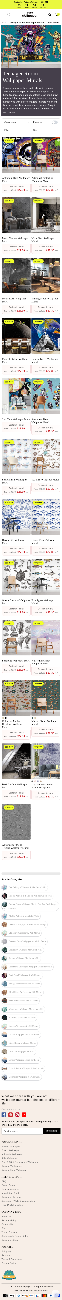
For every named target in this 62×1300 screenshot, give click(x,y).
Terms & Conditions (12, 1259)
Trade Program (9, 1232)
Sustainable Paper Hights (15, 1236)
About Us (6, 1216)
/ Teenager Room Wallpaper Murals (26, 22)
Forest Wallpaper (11, 1150)
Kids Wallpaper (9, 1158)
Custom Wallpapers (12, 1166)
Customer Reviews (11, 1197)
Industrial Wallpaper (12, 1154)
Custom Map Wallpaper (14, 1170)
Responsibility (9, 1220)
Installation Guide (11, 1193)
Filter (6, 130)
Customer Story (10, 1240)
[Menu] (3, 14)
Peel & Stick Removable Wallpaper (20, 1162)
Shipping (6, 1251)
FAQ (4, 1181)
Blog (4, 1228)
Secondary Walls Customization (18, 1201)
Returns (6, 1255)
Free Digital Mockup (12, 1205)
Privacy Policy (9, 1263)
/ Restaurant (53, 22)
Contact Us (7, 1224)
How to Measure (10, 1189)
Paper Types (8, 1185)
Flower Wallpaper (11, 1146)
